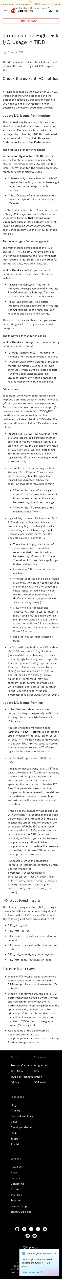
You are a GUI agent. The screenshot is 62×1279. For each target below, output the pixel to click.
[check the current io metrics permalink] (5, 83)
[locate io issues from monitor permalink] (53, 115)
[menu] (5, 11)
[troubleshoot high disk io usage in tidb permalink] (48, 42)
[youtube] (34, 1235)
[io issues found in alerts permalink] (43, 900)
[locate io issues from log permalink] (45, 702)
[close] (55, 1253)
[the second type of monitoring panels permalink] (52, 241)
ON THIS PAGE (29, 21)
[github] (17, 1229)
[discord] (27, 1235)
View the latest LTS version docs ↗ (31, 8)
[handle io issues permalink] (38, 968)
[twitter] (24, 1229)
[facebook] (38, 1229)
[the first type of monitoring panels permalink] (48, 149)
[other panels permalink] (21, 389)
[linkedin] (31, 1229)
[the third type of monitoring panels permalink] (49, 335)
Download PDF (15, 52)
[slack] (44, 1229)
